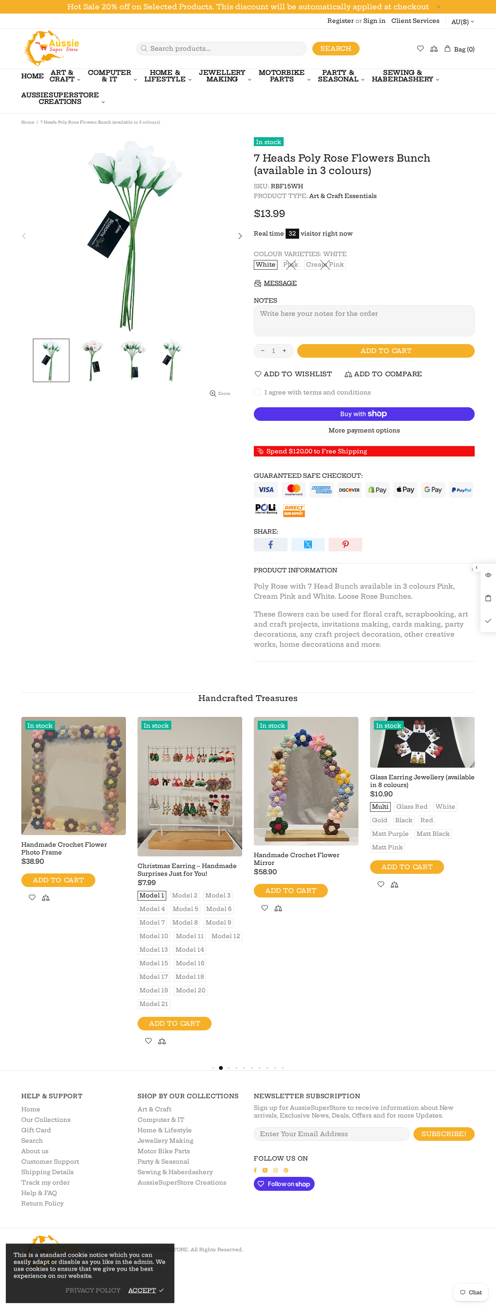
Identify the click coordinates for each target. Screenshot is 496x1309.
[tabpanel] (74, 818)
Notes (265, 300)
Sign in (374, 20)
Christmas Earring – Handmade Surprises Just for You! (187, 869)
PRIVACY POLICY (93, 1290)
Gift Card (36, 1130)
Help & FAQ (39, 1193)
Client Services (415, 20)
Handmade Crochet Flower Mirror (296, 858)
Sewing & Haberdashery (175, 1172)
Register (340, 20)
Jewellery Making (165, 1140)
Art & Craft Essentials (343, 196)
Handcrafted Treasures (248, 698)
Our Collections (46, 1119)
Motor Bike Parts (164, 1151)
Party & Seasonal (163, 1161)
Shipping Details (47, 1172)
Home (27, 122)
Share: (266, 531)
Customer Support (50, 1161)
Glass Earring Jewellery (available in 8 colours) (422, 781)
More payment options (364, 430)
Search (335, 48)
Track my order (45, 1182)
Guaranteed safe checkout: (308, 475)
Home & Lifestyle (165, 1130)
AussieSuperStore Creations (182, 1182)
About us (34, 1151)
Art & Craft (154, 1109)
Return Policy (42, 1203)
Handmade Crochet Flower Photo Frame (64, 848)
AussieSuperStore (50, 48)
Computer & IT (161, 1119)
